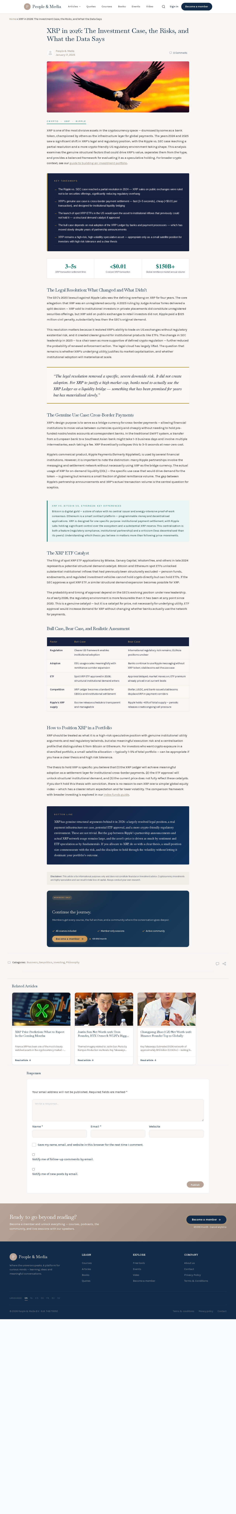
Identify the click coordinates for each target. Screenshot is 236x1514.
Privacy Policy (192, 1429)
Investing (59, 1116)
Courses (107, 6)
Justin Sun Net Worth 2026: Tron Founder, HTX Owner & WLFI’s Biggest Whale (104, 1190)
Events (136, 6)
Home (12, 19)
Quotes (91, 6)
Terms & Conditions (196, 1435)
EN (26, 1452)
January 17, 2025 (65, 54)
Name (37, 1281)
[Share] (224, 1118)
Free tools (139, 1417)
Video (149, 6)
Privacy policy (206, 1465)
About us (189, 1417)
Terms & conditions (183, 1465)
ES (36, 1452)
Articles (73, 6)
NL (31, 1452)
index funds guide (116, 897)
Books (122, 6)
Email (96, 1281)
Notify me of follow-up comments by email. (62, 1313)
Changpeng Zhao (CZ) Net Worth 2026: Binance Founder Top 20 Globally (166, 1188)
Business (32, 1116)
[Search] (163, 6)
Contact (189, 1423)
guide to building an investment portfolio (98, 163)
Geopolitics (45, 1116)
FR (47, 1452)
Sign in (174, 6)
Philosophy (72, 1116)
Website (154, 1281)
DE (42, 1452)
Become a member (196, 6)
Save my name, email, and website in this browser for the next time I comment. (90, 1299)
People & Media (65, 51)
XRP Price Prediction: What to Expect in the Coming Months (39, 1188)
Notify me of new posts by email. (55, 1328)
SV (58, 1452)
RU (53, 1452)
